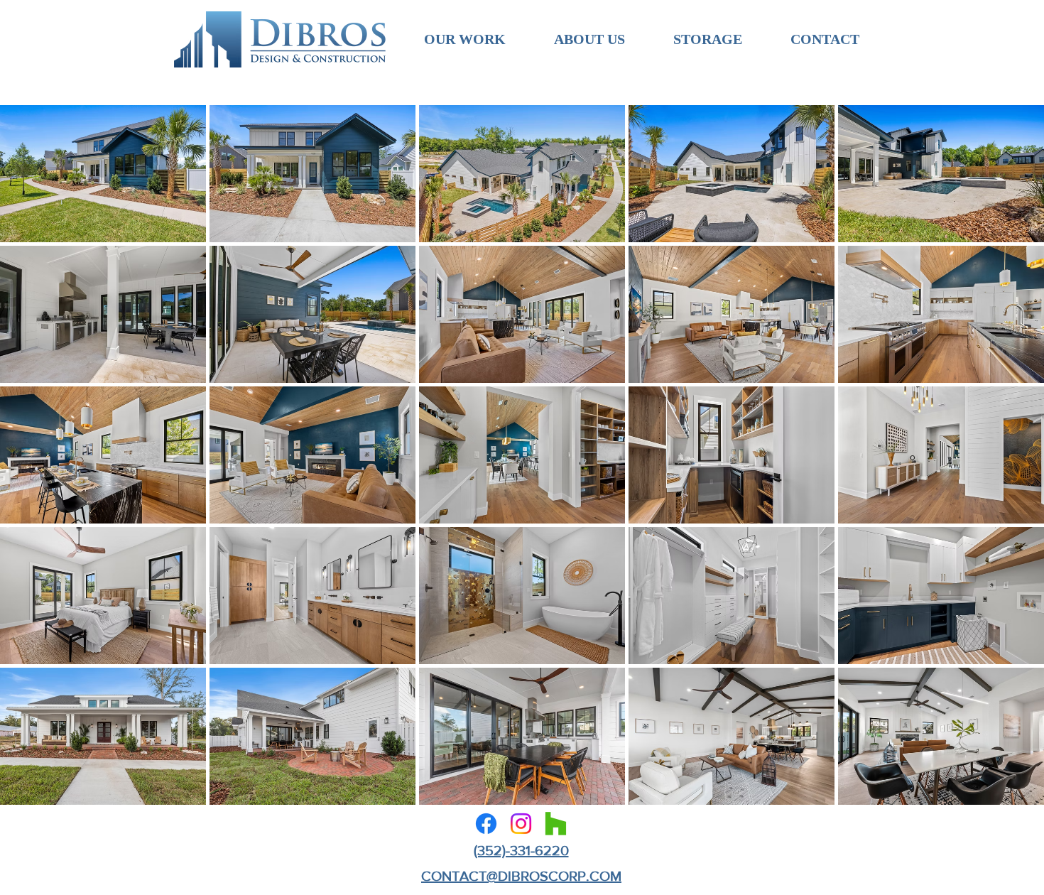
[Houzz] (556, 823)
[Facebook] (486, 823)
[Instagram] (521, 823)
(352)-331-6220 (521, 850)
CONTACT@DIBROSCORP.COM (521, 876)
